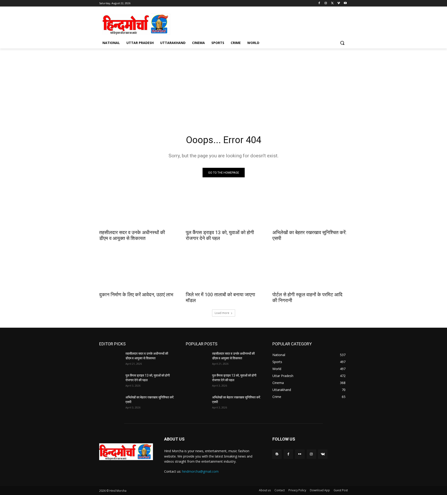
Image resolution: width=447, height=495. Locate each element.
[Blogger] (276, 454)
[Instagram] (325, 3)
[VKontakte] (322, 454)
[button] (342, 42)
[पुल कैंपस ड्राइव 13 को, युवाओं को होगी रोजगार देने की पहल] (223, 208)
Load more (222, 313)
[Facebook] (319, 3)
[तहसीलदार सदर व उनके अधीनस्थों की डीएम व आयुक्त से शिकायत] (137, 208)
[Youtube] (345, 3)
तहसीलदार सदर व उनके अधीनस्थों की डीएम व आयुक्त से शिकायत (132, 235)
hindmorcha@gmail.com (200, 471)
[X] (332, 3)
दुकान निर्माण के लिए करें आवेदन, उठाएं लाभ (136, 294)
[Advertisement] (258, 23)
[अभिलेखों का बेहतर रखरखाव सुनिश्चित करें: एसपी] (310, 208)
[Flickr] (299, 454)
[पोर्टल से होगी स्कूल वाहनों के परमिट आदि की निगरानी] (310, 270)
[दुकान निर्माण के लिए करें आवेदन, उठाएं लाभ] (137, 270)
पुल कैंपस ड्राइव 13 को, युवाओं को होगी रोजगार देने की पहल (220, 235)
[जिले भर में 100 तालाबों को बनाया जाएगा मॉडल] (223, 270)
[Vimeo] (338, 3)
